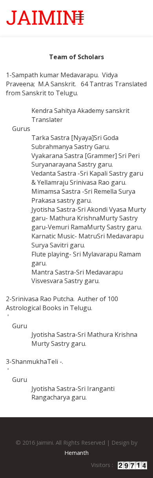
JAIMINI (45, 17)
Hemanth (76, 452)
